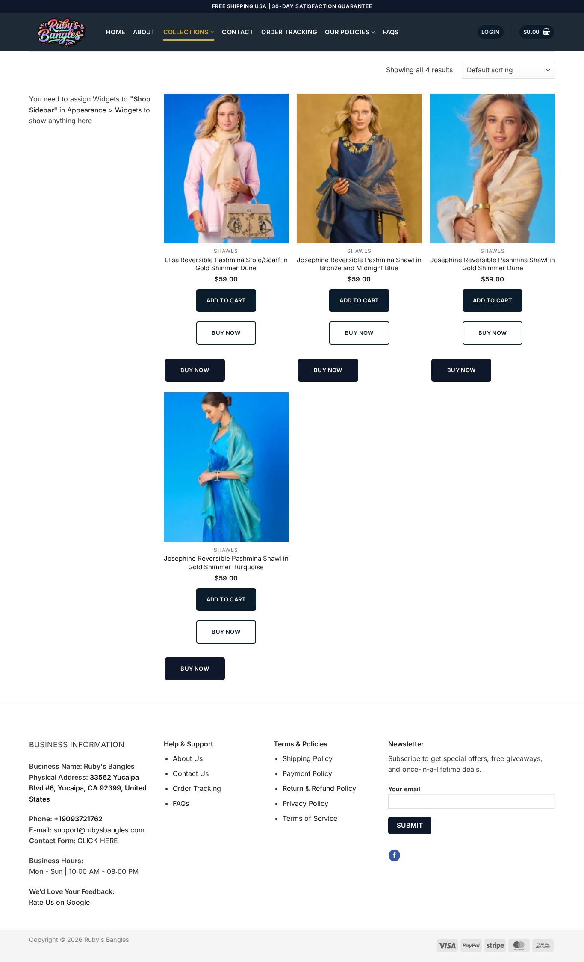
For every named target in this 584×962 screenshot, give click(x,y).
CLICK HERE (97, 840)
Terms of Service (310, 818)
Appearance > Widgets (104, 110)
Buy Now (226, 332)
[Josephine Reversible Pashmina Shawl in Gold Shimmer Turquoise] (226, 467)
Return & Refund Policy (319, 788)
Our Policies (347, 32)
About (144, 32)
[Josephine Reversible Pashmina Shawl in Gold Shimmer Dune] (492, 168)
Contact (238, 32)
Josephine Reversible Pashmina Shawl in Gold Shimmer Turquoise (226, 562)
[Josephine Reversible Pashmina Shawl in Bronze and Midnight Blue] (359, 168)
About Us (188, 758)
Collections (186, 32)
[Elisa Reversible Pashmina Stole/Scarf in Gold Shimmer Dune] (226, 168)
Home (115, 32)
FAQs (390, 32)
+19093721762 (78, 818)
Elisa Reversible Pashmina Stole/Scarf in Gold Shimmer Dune (226, 264)
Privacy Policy (305, 803)
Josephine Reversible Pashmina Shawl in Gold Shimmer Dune (492, 264)
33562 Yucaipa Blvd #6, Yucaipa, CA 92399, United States (88, 788)
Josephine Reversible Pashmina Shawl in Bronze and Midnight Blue (359, 264)
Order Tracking (289, 32)
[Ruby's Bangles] (61, 32)
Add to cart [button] (226, 300)
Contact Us (191, 773)
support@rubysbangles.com (99, 830)
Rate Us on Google (59, 902)
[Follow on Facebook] (394, 855)
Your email (404, 789)
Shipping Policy (308, 758)
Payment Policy (307, 773)
